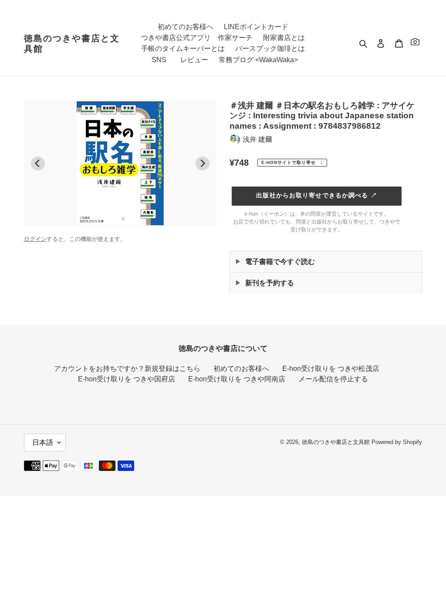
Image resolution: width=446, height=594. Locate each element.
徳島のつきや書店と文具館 (72, 43)
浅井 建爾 (257, 139)
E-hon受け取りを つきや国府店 (126, 379)
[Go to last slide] (38, 163)
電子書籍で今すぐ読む (280, 261)
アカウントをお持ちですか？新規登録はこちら (127, 368)
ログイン (35, 239)
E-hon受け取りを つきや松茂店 (330, 368)
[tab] (117, 218)
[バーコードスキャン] (415, 43)
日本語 (42, 442)
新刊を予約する (269, 283)
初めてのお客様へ (241, 368)
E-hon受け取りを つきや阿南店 (236, 379)
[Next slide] (202, 163)
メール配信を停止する (333, 379)
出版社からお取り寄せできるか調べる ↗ (316, 195)
